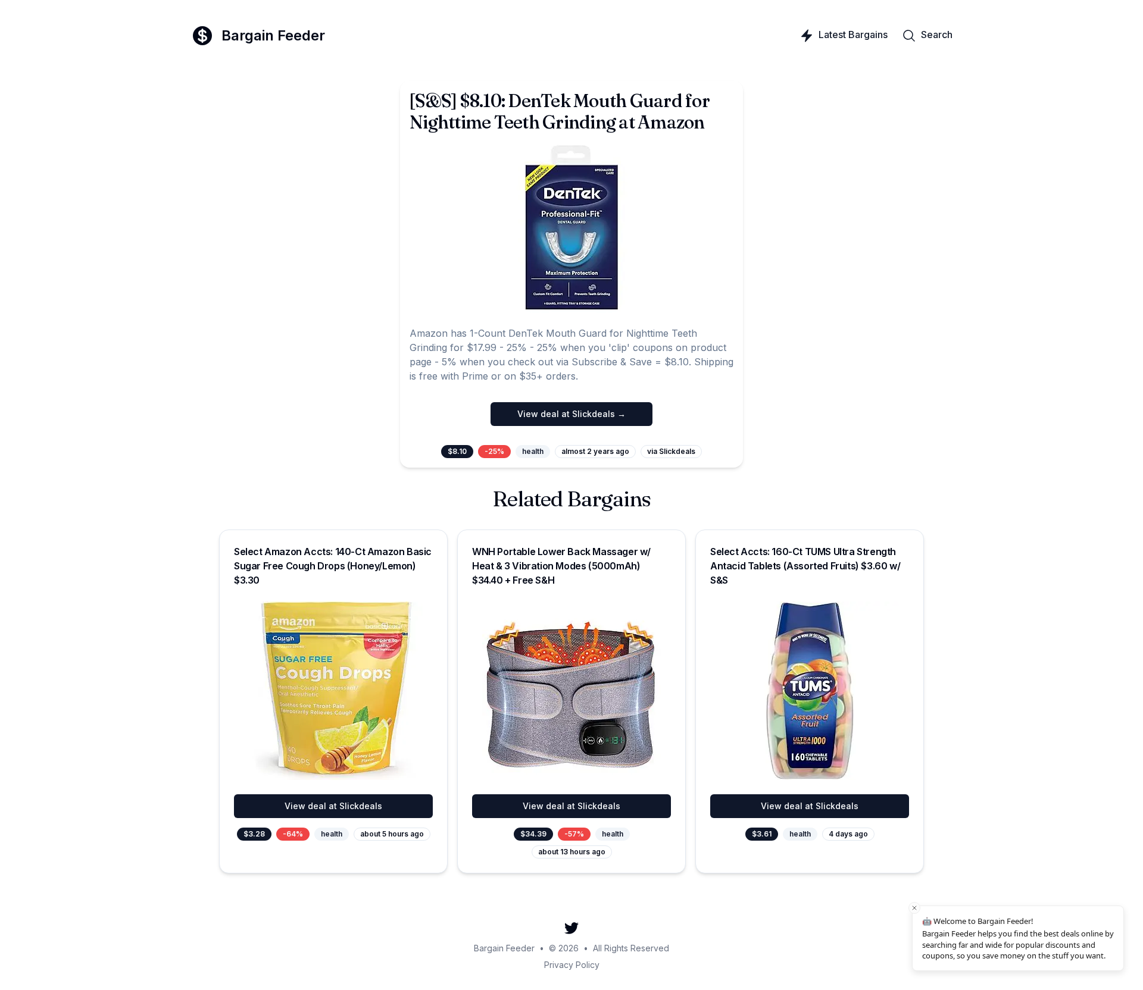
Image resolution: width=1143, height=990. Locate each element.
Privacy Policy (571, 965)
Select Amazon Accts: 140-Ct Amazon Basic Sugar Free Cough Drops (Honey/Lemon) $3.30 (333, 566)
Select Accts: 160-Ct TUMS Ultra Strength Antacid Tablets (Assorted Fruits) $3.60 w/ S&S (805, 566)
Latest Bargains (853, 34)
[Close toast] (914, 908)
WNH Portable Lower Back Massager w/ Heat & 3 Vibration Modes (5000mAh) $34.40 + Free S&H (561, 566)
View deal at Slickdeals (333, 806)
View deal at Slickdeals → (571, 414)
